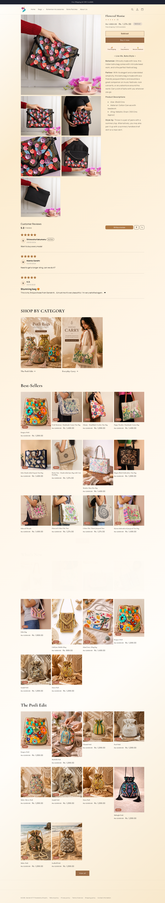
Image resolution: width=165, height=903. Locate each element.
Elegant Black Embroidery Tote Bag (125, 473)
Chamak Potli (87, 744)
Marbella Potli (56, 759)
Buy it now (125, 40)
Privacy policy (65, 897)
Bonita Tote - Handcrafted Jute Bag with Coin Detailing (66, 474)
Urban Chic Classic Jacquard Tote (93, 528)
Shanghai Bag (118, 594)
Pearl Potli (117, 744)
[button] (41, 9)
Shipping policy (90, 897)
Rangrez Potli (25, 432)
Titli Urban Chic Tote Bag (29, 594)
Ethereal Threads (26, 528)
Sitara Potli (55, 688)
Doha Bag (24, 632)
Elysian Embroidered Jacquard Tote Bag (126, 528)
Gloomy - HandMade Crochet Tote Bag (95, 425)
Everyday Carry (69, 371)
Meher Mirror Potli (27, 800)
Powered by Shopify (40, 898)
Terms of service (77, 897)
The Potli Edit (27, 371)
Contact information (104, 897)
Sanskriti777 (30, 898)
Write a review (119, 227)
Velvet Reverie (87, 594)
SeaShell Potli (56, 863)
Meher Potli (24, 863)
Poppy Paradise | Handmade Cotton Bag (126, 425)
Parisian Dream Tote (58, 594)
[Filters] (136, 227)
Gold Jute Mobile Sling (59, 647)
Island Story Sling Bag (90, 647)
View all (82, 541)
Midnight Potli (118, 815)
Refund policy (54, 897)
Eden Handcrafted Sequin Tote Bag (32, 473)
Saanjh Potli (24, 688)
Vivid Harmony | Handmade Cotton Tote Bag (66, 425)
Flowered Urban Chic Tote (60, 528)
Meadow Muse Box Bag (90, 488)
